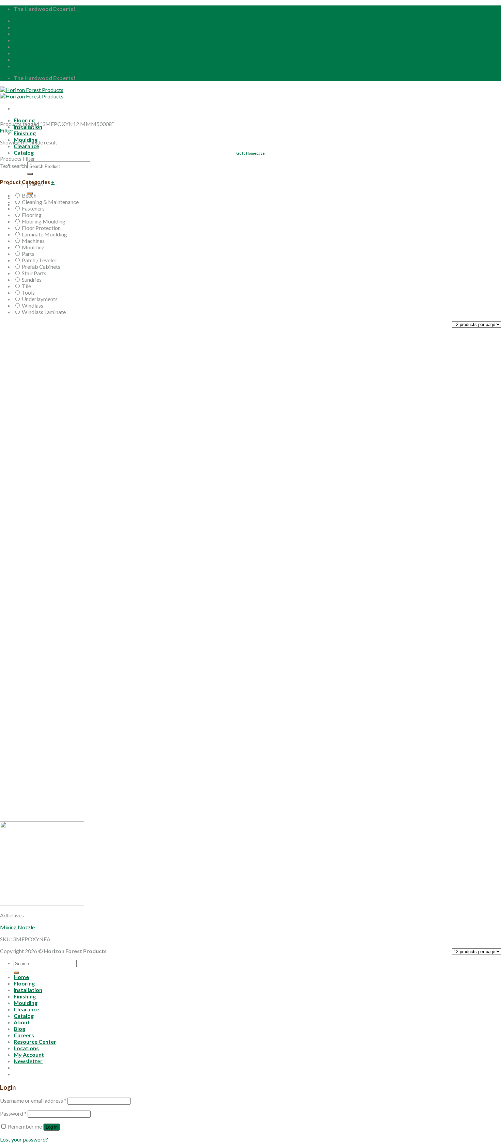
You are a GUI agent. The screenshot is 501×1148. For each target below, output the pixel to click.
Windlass (32, 305)
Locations (26, 53)
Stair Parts (34, 273)
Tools (28, 292)
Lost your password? (24, 1139)
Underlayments (40, 299)
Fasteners (33, 208)
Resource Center (35, 46)
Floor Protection (41, 227)
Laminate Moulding (44, 234)
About (22, 27)
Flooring (24, 120)
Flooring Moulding (43, 221)
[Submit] (30, 174)
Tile (26, 286)
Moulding (33, 247)
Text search (13, 165)
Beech (29, 195)
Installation (28, 990)
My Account (29, 59)
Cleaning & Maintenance (50, 202)
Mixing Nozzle (17, 927)
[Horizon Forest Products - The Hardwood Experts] (31, 93)
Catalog (24, 1015)
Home (21, 20)
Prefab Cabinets (41, 266)
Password (13, 1113)
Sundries (32, 279)
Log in (52, 1127)
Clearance (26, 146)
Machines (33, 240)
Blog (19, 33)
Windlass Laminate (44, 312)
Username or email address (33, 1100)
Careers (24, 40)
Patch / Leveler (39, 260)
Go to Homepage (250, 153)
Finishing (25, 133)
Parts (28, 253)
